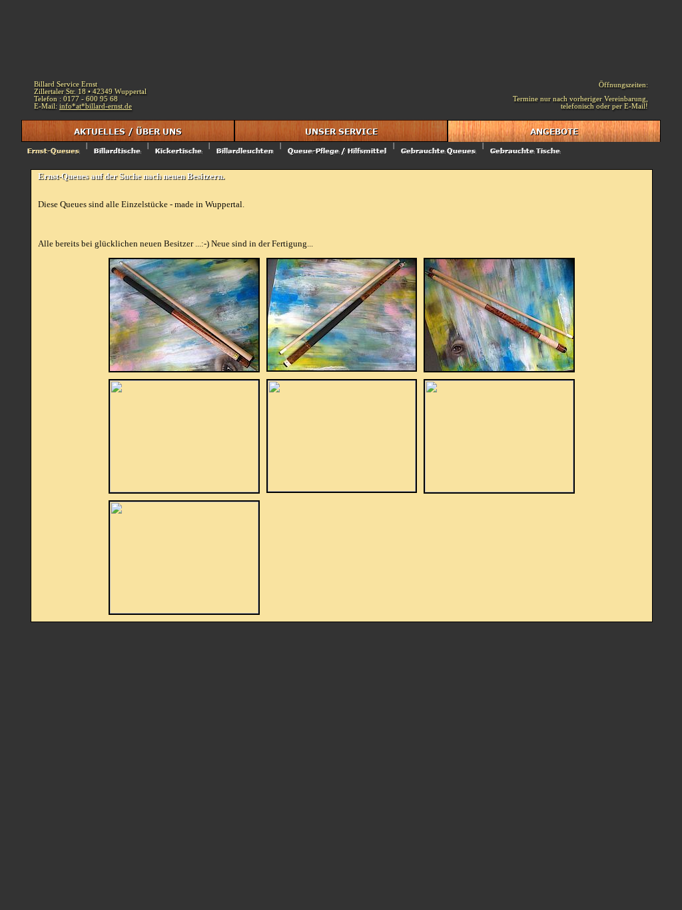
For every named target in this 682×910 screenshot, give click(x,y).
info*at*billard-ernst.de (95, 106)
